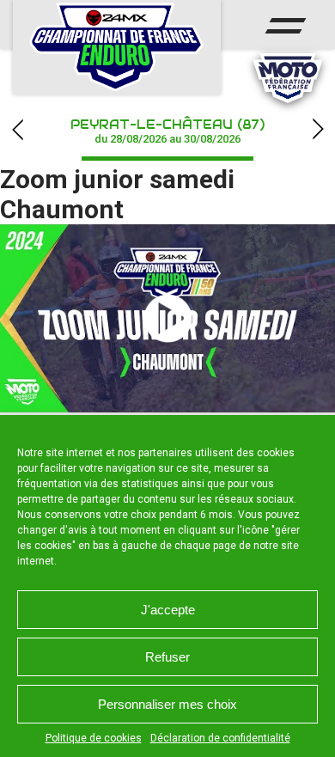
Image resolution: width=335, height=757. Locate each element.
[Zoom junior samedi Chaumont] (167, 318)
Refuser (167, 657)
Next (318, 129)
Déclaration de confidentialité (220, 738)
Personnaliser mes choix (167, 704)
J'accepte (168, 609)
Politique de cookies (94, 738)
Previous (17, 129)
